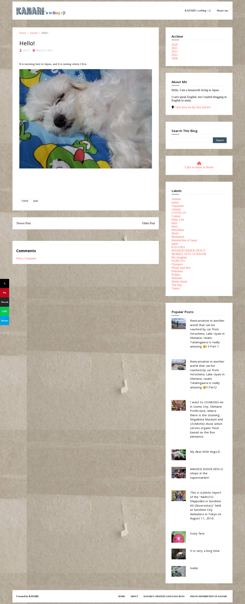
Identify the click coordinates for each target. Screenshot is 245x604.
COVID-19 (178, 212)
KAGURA (178, 247)
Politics (176, 274)
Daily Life (178, 219)
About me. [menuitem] (222, 10)
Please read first (181, 267)
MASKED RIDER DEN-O (188, 250)
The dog (177, 285)
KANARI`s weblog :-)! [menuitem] (198, 10)
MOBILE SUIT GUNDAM (189, 254)
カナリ (26, 50)
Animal (34, 32)
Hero (175, 226)
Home (22, 32)
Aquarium (178, 205)
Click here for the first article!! (193, 107)
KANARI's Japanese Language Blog (164, 596)
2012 (175, 55)
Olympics (177, 264)
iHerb (175, 233)
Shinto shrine (179, 281)
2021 (175, 48)
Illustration (178, 236)
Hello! (194, 568)
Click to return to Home (199, 167)
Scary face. (197, 533)
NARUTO (178, 260)
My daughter (179, 257)
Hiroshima (178, 230)
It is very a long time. (205, 551)
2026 (175, 44)
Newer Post (23, 223)
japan (35, 200)
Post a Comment (26, 258)
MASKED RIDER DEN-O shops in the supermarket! (206, 473)
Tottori (176, 288)
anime (175, 202)
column (176, 209)
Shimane (177, 278)
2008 (175, 58)
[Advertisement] (85, 186)
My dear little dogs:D (205, 451)
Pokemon (177, 271)
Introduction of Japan (184, 240)
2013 (175, 51)
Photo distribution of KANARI (208, 596)
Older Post (148, 223)
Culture (176, 216)
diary (175, 223)
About (134, 596)
